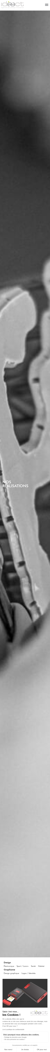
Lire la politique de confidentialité (13, 1029)
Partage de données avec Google (15, 1037)
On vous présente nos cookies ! (14, 1039)
